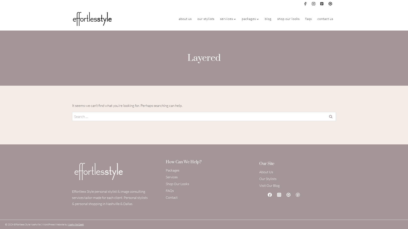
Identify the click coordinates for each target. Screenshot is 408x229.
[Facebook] (305, 3)
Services (172, 177)
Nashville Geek (76, 224)
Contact (172, 197)
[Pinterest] (322, 3)
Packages (172, 170)
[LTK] (330, 3)
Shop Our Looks (288, 19)
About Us (185, 19)
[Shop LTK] (289, 195)
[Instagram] (313, 3)
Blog (268, 19)
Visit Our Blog (269, 185)
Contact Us (325, 19)
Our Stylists (205, 19)
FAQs (308, 19)
